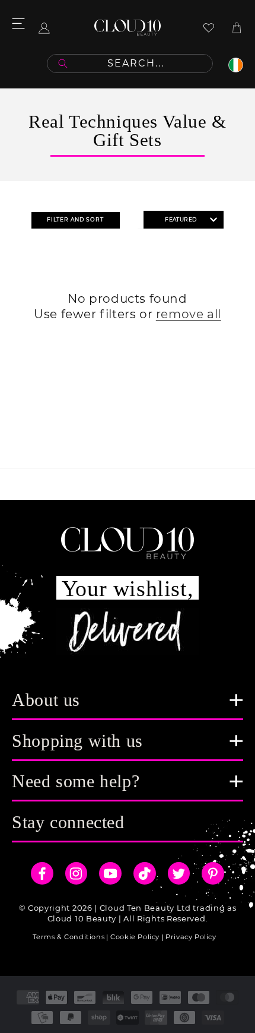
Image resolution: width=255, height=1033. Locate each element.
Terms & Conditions (68, 937)
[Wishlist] (208, 27)
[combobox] (130, 63)
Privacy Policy (190, 937)
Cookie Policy (135, 937)
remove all (188, 314)
